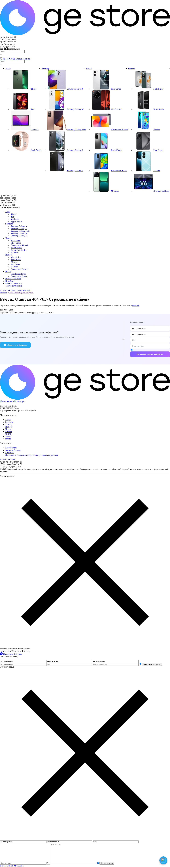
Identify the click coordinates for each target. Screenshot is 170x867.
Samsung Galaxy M (19, 228)
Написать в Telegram (17, 345)
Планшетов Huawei (19, 269)
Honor (8, 271)
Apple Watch (16, 221)
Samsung (45, 68)
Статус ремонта (23, 59)
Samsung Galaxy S (19, 233)
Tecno (7, 436)
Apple (7, 68)
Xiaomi (89, 68)
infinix (8, 439)
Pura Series (15, 264)
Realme (8, 431)
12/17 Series (16, 243)
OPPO (8, 434)
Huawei (131, 68)
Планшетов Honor (19, 276)
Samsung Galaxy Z (19, 236)
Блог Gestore (11, 448)
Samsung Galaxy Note (20, 231)
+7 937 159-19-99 (8, 59)
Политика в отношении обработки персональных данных (31, 455)
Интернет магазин (13, 286)
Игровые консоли (13, 279)
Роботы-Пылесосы (13, 283)
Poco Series (15, 240)
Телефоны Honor (18, 274)
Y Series (14, 267)
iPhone (13, 214)
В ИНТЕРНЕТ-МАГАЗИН (12, 866)
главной (135, 306)
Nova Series (16, 259)
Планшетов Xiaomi (19, 245)
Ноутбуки (9, 281)
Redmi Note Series (18, 250)
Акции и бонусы (13, 450)
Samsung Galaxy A (19, 226)
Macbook (15, 219)
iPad (12, 216)
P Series (14, 262)
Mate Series (15, 257)
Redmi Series (16, 248)
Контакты (9, 452)
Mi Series (15, 252)
